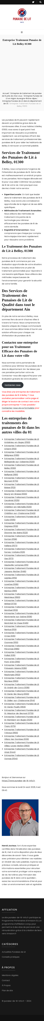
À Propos (6, 985)
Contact (6, 980)
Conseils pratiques (10, 957)
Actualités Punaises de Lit (14, 952)
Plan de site (7, 990)
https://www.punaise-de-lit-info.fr (18, 780)
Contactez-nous (13, 385)
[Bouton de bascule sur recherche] (40, 2)
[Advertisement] (22, 69)
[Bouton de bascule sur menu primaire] (22, 32)
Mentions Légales (10, 975)
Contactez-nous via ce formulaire (18, 408)
